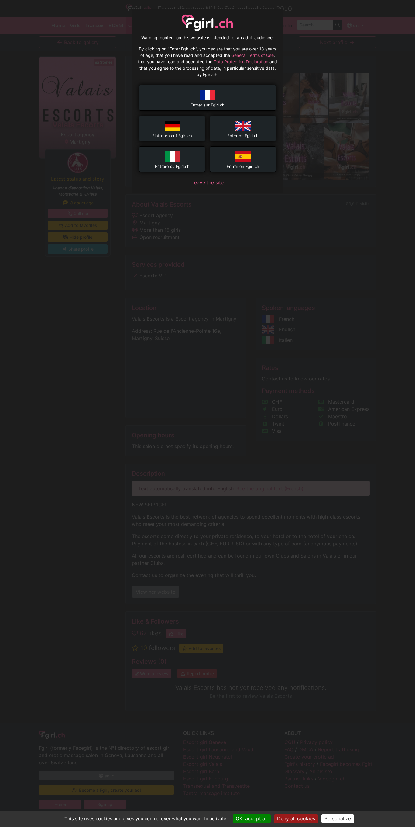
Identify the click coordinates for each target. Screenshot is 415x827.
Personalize (337, 818)
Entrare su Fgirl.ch (172, 166)
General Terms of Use (252, 55)
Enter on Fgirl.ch (243, 135)
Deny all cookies (296, 818)
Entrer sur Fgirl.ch (207, 105)
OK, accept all (252, 818)
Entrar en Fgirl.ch (243, 166)
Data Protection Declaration (241, 61)
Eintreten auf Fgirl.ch (172, 135)
